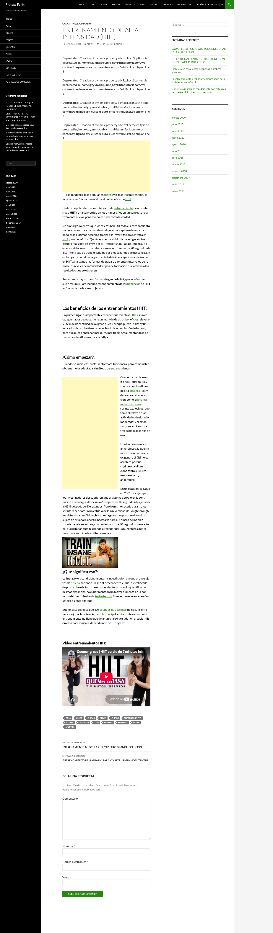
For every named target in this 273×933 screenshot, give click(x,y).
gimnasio (84, 722)
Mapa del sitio (184, 4)
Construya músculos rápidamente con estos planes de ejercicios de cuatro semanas (199, 90)
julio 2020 (177, 124)
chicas (91, 718)
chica (79, 718)
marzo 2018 (178, 164)
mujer (136, 722)
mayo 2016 (178, 191)
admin (90, 43)
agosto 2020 (179, 117)
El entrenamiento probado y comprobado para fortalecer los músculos (198, 80)
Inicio (82, 4)
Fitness (116, 4)
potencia (135, 390)
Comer (103, 4)
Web (65, 877)
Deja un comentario (112, 43)
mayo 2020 (178, 137)
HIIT (128, 199)
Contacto (167, 4)
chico (103, 718)
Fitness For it (15, 4)
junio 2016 (178, 184)
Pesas (142, 4)
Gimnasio (130, 4)
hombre (108, 722)
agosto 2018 (179, 144)
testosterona (103, 596)
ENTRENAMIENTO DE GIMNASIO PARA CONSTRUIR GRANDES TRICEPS (105, 758)
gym (96, 722)
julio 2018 (177, 151)
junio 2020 (178, 130)
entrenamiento (123, 208)
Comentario (70, 798)
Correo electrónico (75, 861)
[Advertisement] (106, 166)
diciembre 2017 (181, 177)
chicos (115, 718)
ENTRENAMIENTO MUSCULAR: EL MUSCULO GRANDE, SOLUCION (102, 745)
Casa (92, 4)
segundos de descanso (112, 609)
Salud (153, 4)
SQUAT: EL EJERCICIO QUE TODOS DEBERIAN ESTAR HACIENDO (19, 106)
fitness (108, 194)
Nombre (68, 846)
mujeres (70, 727)
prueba (75, 583)
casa (68, 718)
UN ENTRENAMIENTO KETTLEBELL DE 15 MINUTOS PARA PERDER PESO (199, 60)
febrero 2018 (179, 171)
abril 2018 (177, 157)
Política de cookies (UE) (210, 4)
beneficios (133, 283)
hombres (123, 722)
